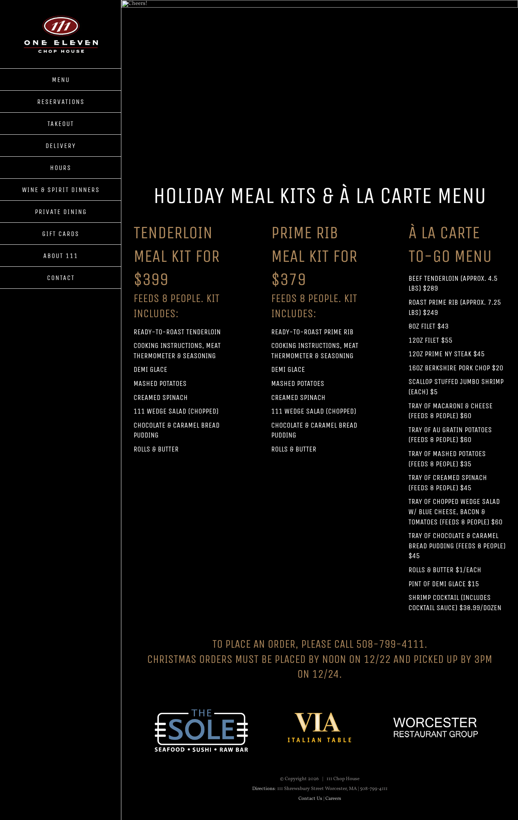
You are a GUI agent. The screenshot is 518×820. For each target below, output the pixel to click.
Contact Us (310, 798)
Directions (263, 788)
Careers (333, 798)
